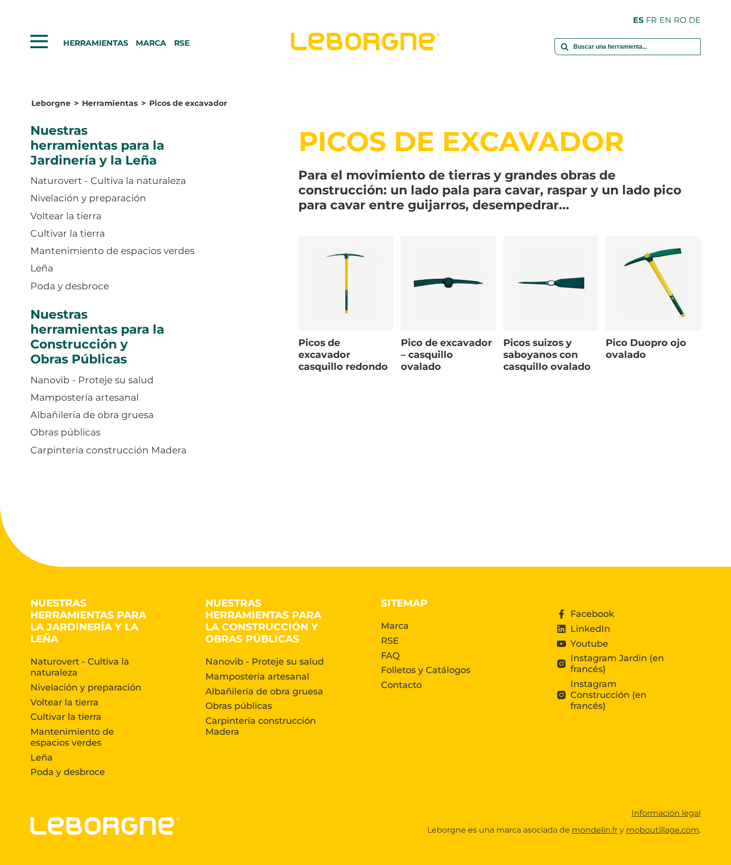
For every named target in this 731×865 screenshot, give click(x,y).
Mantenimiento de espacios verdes (112, 251)
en (665, 20)
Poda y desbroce (69, 286)
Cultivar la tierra (67, 233)
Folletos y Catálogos (425, 670)
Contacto (401, 685)
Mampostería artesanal (84, 397)
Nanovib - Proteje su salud (92, 380)
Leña (41, 268)
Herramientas (95, 43)
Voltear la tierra (65, 216)
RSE (181, 43)
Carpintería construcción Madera (108, 450)
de (695, 20)
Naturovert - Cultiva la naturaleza (108, 181)
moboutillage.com (662, 830)
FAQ (390, 655)
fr (651, 20)
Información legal (666, 813)
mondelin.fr (595, 830)
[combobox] (627, 52)
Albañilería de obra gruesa (92, 415)
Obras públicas (65, 432)
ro (680, 20)
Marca (151, 43)
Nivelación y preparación (88, 198)
